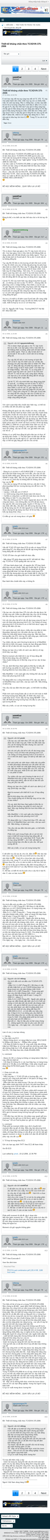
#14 (46, 1296)
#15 (46, 1417)
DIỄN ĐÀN (9, 25)
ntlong (16, 133)
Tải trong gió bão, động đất (12, 27)
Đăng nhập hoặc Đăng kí (38, 2)
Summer (16, 321)
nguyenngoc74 (20, 450)
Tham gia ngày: (19, 84)
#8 (46, 604)
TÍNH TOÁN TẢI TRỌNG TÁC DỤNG (28, 25)
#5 (46, 334)
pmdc (15, 526)
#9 (46, 729)
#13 (46, 1251)
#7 (46, 540)
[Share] (46, 84)
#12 (46, 1176)
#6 (46, 464)
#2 (46, 146)
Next (43, 68)
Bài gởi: (37, 84)
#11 (46, 969)
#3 (46, 209)
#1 (46, 90)
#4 (46, 243)
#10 (46, 896)
